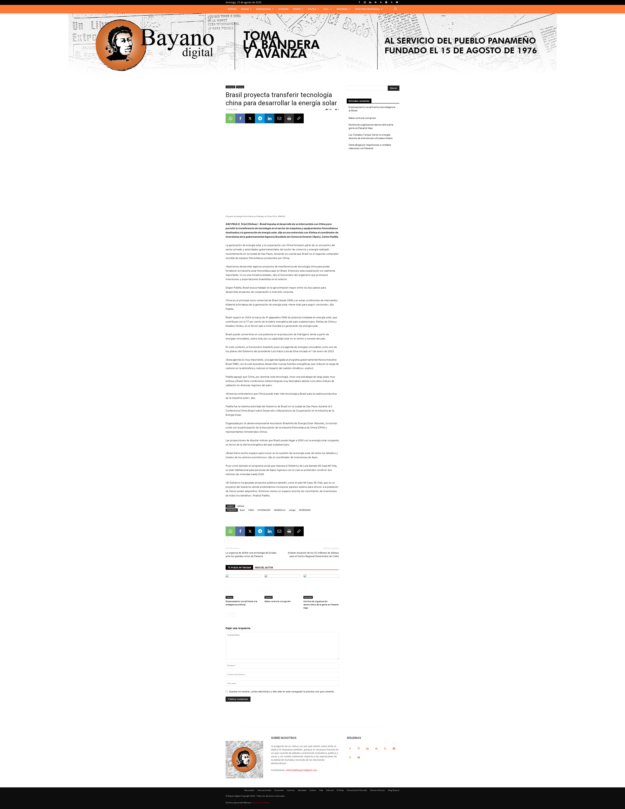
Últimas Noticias (377, 790)
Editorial (330, 790)
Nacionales (249, 790)
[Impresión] (289, 118)
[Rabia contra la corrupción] (282, 586)
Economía (283, 9)
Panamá (245, 9)
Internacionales (264, 790)
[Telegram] (386, 2)
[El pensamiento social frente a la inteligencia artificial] (243, 586)
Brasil (242, 510)
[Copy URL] (299, 118)
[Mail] (375, 2)
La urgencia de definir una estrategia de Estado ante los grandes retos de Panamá (251, 554)
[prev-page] (228, 614)
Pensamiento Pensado (357, 790)
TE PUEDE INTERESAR (239, 567)
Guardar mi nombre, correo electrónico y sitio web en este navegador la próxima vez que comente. (281, 691)
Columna (291, 790)
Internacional (263, 9)
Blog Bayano (393, 790)
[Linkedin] (370, 2)
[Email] (279, 118)
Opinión (297, 9)
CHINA (251, 510)
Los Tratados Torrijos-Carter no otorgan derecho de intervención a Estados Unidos (371, 137)
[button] (395, 9)
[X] (391, 2)
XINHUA (240, 506)
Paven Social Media (260, 802)
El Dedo (340, 790)
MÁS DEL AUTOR (264, 567)
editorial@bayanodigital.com (301, 770)
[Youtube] (397, 2)
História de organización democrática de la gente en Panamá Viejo (320, 604)
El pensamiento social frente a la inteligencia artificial (372, 109)
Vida (321, 790)
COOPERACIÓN (263, 510)
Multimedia (342, 9)
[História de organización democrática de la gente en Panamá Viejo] (321, 586)
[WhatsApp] (230, 118)
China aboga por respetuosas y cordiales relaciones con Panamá (370, 147)
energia (292, 510)
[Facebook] (359, 2)
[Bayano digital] (312, 45)
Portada (232, 9)
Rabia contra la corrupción (277, 601)
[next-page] (233, 614)
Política (312, 9)
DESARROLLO (279, 510)
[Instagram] (364, 2)
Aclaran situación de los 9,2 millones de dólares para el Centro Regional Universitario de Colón (313, 554)
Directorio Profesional (367, 9)
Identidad (308, 597)
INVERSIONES (305, 510)
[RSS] (380, 2)
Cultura (229, 597)
